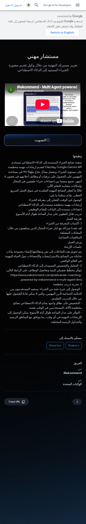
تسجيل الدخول (13, 5)
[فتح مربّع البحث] (36, 5)
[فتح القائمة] (77, 5)
